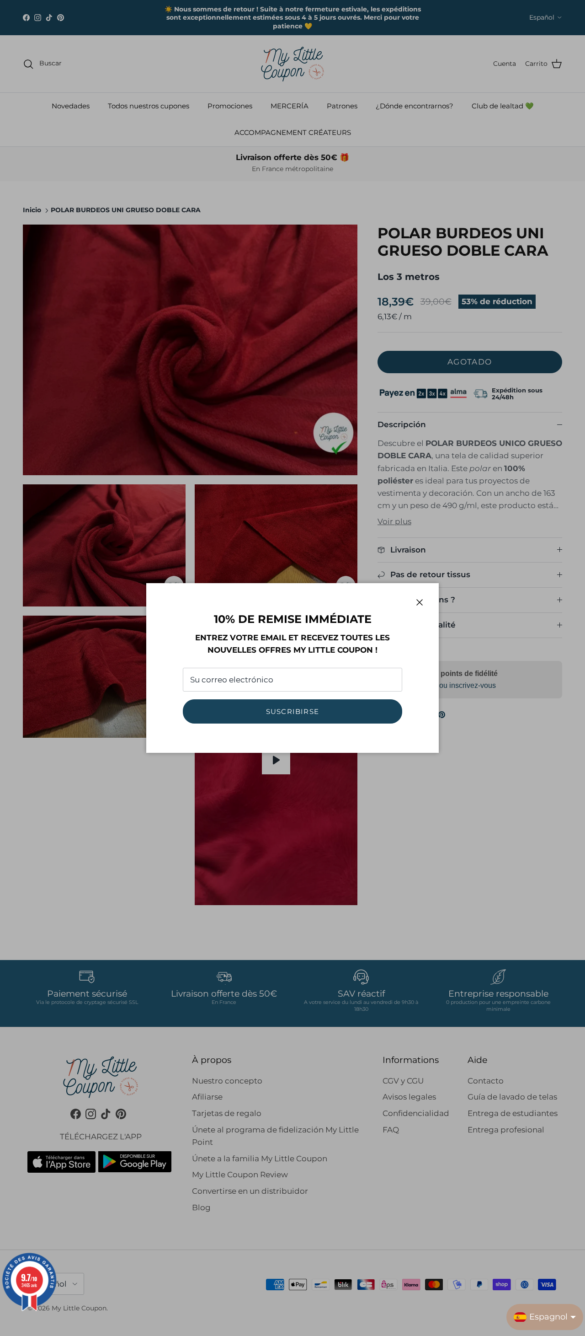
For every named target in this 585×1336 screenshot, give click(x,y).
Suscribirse (292, 711)
